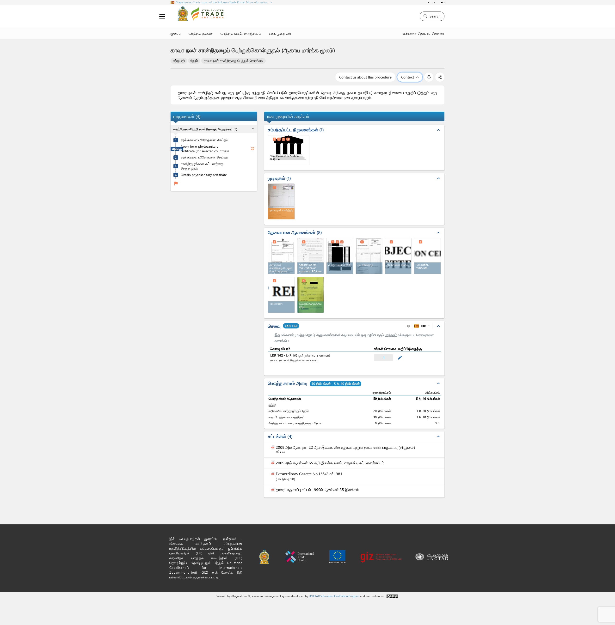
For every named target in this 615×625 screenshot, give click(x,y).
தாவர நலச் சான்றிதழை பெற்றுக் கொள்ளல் (233, 60)
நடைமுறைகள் (280, 33)
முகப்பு (176, 33)
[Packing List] (339, 256)
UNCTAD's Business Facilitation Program (334, 596)
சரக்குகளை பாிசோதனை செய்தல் (204, 140)
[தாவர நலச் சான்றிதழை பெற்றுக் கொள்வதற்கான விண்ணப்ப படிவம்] (281, 255)
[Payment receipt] (310, 295)
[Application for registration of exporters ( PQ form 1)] (310, 256)
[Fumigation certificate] (427, 256)
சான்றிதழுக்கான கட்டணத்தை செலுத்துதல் (202, 166)
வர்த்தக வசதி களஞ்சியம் (241, 33)
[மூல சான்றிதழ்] (369, 255)
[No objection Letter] (398, 256)
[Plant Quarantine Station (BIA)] (288, 150)
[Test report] (281, 295)
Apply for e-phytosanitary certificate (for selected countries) (205, 148)
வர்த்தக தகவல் (201, 33)
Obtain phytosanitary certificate (204, 175)
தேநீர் (194, 60)
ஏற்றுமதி (179, 60)
